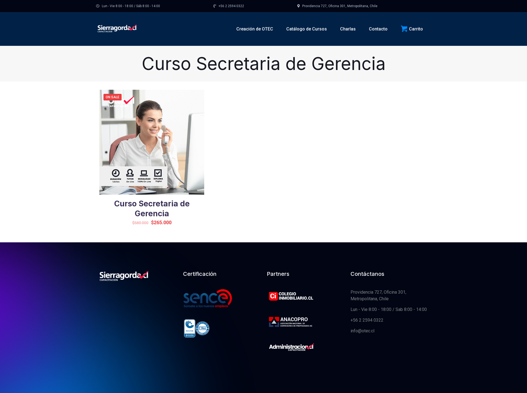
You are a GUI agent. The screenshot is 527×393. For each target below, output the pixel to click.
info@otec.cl (362, 330)
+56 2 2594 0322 (367, 320)
